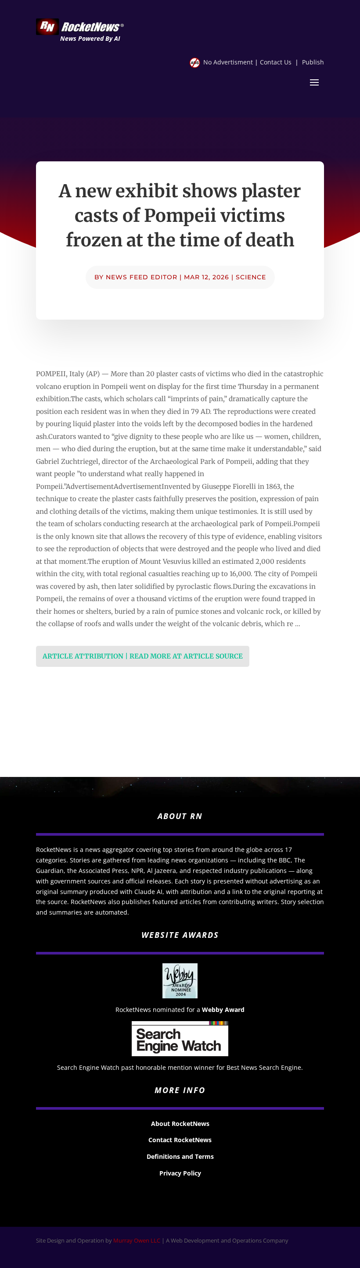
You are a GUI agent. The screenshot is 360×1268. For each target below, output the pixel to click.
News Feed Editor (141, 277)
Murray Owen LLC (136, 1240)
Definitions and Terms (180, 1156)
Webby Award (223, 1009)
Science (251, 277)
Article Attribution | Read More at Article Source (143, 656)
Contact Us (276, 62)
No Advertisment (228, 62)
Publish (313, 62)
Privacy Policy (180, 1173)
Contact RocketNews (180, 1140)
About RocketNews (180, 1123)
